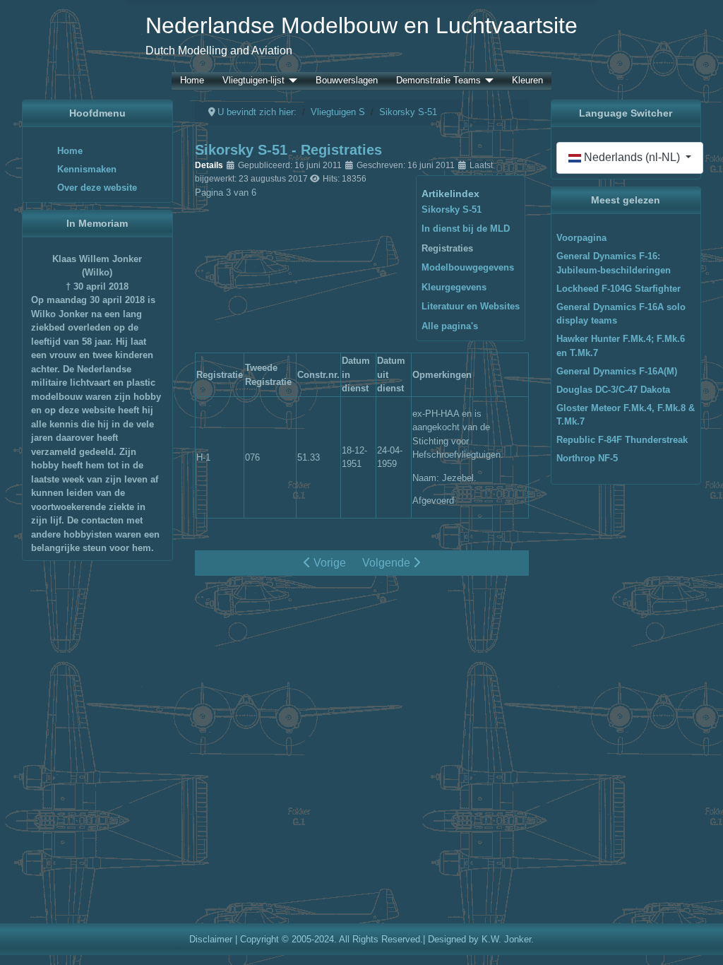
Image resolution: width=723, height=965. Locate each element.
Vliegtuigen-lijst (253, 80)
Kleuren (527, 80)
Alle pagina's (450, 326)
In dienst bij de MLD (466, 228)
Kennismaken (86, 169)
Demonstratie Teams (438, 80)
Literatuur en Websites (471, 306)
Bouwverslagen (347, 80)
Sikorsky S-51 (452, 209)
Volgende (387, 563)
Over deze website (97, 187)
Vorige (328, 563)
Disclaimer (210, 939)
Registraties (447, 248)
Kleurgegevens (454, 287)
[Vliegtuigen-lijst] (291, 80)
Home (192, 80)
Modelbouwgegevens (468, 267)
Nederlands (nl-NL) (632, 157)
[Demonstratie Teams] (487, 80)
